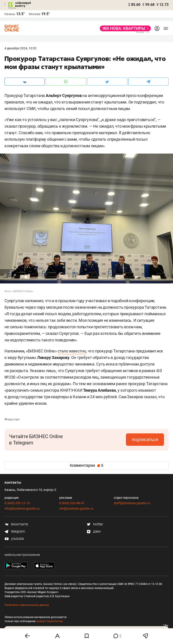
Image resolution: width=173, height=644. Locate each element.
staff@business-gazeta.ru (132, 503)
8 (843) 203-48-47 (71, 503)
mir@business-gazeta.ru (76, 508)
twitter (97, 524)
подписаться (145, 439)
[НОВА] (124, 28)
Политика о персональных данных (27, 605)
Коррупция (12, 419)
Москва (34, 14)
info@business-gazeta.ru (22, 508)
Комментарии (86, 465)
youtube (17, 538)
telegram (17, 531)
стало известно (72, 351)
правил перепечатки (49, 621)
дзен (96, 531)
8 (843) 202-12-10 (17, 503)
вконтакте (19, 524)
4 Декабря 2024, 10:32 (20, 48)
